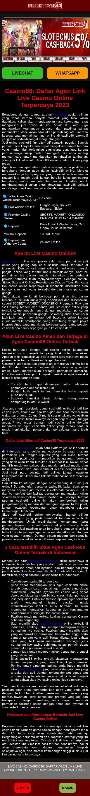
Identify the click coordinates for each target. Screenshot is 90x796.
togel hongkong (51, 623)
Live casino (10, 261)
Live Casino (17, 766)
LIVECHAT (22, 73)
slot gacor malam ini (43, 561)
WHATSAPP (67, 73)
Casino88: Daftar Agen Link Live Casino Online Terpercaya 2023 (43, 768)
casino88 (60, 114)
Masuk (67, 787)
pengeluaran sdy (30, 669)
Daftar (22, 787)
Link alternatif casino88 (18, 448)
